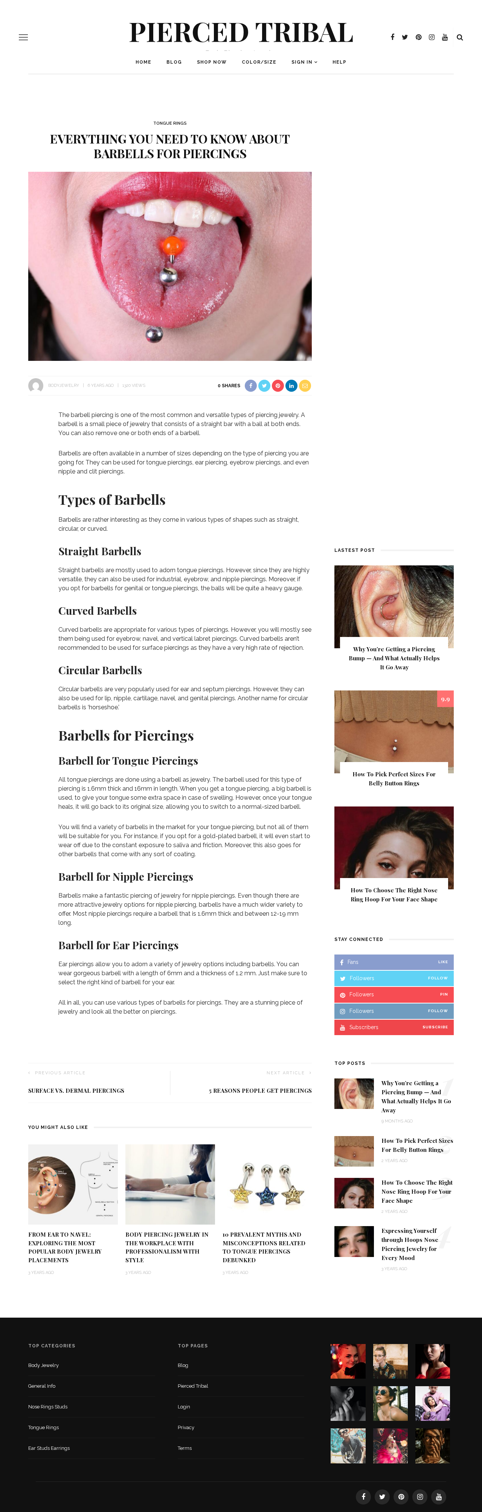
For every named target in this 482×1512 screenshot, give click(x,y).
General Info (41, 1386)
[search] (460, 37)
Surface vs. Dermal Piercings (76, 1090)
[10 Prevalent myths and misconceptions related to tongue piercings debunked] (267, 1184)
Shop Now (212, 62)
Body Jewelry (43, 1365)
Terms (185, 1448)
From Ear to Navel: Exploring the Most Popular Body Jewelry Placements (65, 1247)
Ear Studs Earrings (49, 1448)
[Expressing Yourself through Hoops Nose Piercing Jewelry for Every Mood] (354, 1241)
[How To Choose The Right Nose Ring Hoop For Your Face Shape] (394, 847)
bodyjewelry (63, 385)
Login (184, 1407)
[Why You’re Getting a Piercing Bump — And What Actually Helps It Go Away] (394, 606)
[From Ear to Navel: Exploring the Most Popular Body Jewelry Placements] (73, 1184)
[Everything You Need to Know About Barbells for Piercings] (170, 265)
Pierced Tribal (241, 30)
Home (143, 62)
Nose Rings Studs (47, 1407)
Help (339, 62)
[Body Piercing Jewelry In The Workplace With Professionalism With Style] (170, 1184)
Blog (174, 62)
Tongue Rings (170, 123)
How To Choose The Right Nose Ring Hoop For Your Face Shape (417, 1191)
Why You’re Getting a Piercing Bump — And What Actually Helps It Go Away (394, 658)
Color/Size (259, 62)
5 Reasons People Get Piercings (260, 1090)
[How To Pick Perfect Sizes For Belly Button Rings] (394, 731)
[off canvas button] (23, 37)
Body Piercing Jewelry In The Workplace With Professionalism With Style (167, 1247)
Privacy (186, 1427)
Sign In (302, 62)
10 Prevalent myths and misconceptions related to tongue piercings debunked (264, 1247)
